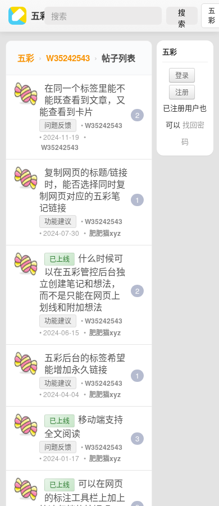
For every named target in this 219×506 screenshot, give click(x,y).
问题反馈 (57, 125)
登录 (182, 75)
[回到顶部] (195, 480)
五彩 (25, 58)
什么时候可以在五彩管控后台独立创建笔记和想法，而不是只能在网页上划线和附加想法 (82, 282)
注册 (182, 92)
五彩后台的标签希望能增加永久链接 (84, 363)
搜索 (181, 16)
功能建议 (57, 221)
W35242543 (68, 58)
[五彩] (19, 16)
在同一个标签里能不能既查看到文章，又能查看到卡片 (82, 99)
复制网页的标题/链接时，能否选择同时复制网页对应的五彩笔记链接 (83, 190)
